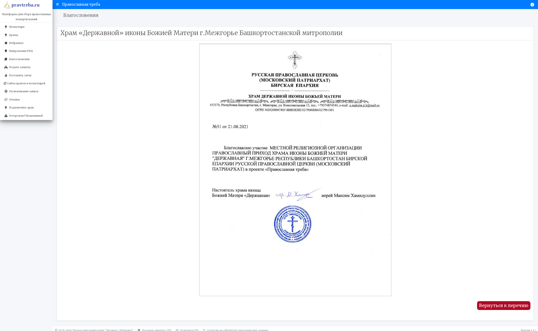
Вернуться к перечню (503, 305)
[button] (57, 4)
